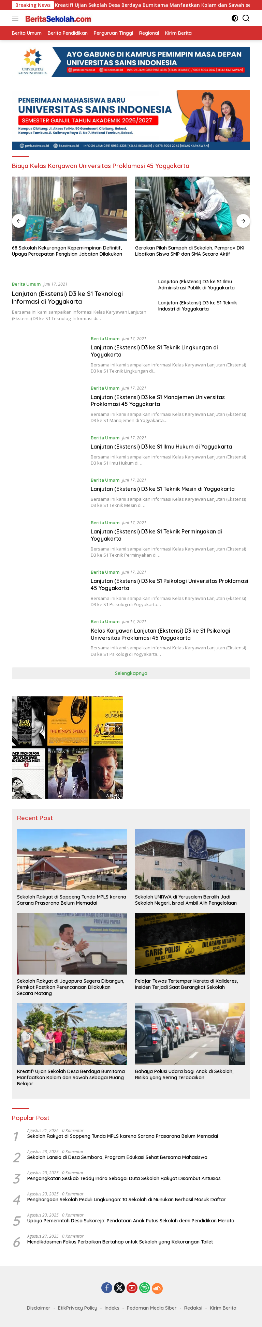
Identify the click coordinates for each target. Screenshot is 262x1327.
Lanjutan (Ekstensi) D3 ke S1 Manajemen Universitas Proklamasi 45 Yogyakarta (158, 401)
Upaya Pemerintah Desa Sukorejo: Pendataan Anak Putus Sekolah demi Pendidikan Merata (130, 1221)
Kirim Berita (223, 1308)
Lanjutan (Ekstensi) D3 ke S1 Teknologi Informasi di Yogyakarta (67, 297)
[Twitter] (119, 1288)
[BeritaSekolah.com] (58, 18)
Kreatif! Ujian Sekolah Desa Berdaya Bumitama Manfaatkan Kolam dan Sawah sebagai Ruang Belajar (139, 5)
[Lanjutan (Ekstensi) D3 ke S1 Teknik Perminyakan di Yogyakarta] (49, 538)
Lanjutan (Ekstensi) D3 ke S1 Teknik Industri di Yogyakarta (197, 306)
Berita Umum (26, 284)
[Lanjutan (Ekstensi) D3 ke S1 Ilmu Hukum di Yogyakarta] (49, 450)
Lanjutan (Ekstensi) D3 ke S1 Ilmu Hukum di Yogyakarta (161, 446)
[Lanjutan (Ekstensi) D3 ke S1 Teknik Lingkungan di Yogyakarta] (49, 354)
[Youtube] (132, 1288)
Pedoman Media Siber (152, 1308)
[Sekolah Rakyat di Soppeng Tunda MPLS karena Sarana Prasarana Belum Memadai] (72, 859)
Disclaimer (38, 1308)
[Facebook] (106, 1288)
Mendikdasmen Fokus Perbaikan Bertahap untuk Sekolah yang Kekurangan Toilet (120, 1242)
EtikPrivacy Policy (77, 1308)
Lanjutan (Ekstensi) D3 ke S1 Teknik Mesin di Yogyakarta (163, 488)
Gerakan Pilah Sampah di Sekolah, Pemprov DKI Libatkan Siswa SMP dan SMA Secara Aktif (189, 251)
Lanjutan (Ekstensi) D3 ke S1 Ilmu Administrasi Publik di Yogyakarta (196, 284)
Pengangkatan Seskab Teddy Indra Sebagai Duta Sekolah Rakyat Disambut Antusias (124, 1178)
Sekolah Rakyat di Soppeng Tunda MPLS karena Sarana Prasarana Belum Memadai (71, 900)
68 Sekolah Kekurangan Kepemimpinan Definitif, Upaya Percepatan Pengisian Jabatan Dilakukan (67, 251)
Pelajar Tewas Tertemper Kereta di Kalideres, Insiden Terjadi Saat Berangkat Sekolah (186, 984)
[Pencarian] (246, 18)
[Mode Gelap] (235, 18)
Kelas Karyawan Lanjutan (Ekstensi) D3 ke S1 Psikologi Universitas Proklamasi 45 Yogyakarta (160, 634)
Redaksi (193, 1308)
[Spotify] (144, 1288)
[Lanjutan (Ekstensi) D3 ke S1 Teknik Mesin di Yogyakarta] (49, 492)
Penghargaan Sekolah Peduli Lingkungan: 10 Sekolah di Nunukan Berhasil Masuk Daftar (126, 1199)
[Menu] (16, 18)
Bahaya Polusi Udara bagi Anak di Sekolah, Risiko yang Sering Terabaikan (184, 1074)
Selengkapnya (131, 673)
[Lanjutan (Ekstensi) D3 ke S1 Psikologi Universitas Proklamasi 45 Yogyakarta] (49, 587)
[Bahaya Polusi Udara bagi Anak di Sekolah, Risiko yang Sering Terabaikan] (190, 1034)
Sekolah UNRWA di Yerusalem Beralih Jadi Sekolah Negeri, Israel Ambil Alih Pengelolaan (186, 900)
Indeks (112, 1308)
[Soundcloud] (157, 1288)
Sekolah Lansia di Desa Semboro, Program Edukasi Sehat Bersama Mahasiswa (117, 1157)
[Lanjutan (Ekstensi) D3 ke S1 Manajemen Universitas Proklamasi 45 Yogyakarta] (49, 403)
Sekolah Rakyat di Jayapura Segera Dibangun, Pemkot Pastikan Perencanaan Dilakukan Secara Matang (70, 987)
